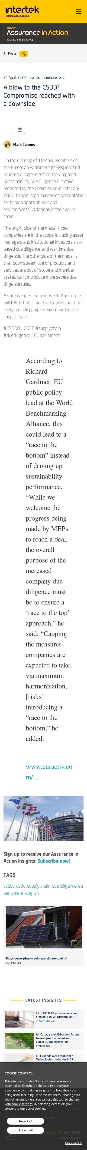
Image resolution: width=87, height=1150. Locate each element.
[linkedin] (42, 130)
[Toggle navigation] (78, 11)
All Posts (9, 53)
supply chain (38, 886)
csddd (9, 886)
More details (73, 1143)
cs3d (21, 886)
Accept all (26, 1130)
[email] (19, 130)
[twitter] (31, 130)
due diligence (64, 886)
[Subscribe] (23, 54)
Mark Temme (24, 144)
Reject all (25, 1121)
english (32, 893)
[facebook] (53, 130)
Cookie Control (19, 1073)
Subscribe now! (54, 861)
